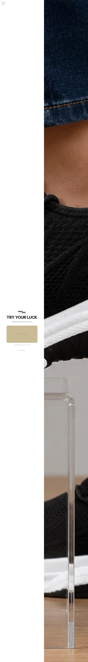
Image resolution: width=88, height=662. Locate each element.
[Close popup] (3, 3)
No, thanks (22, 350)
